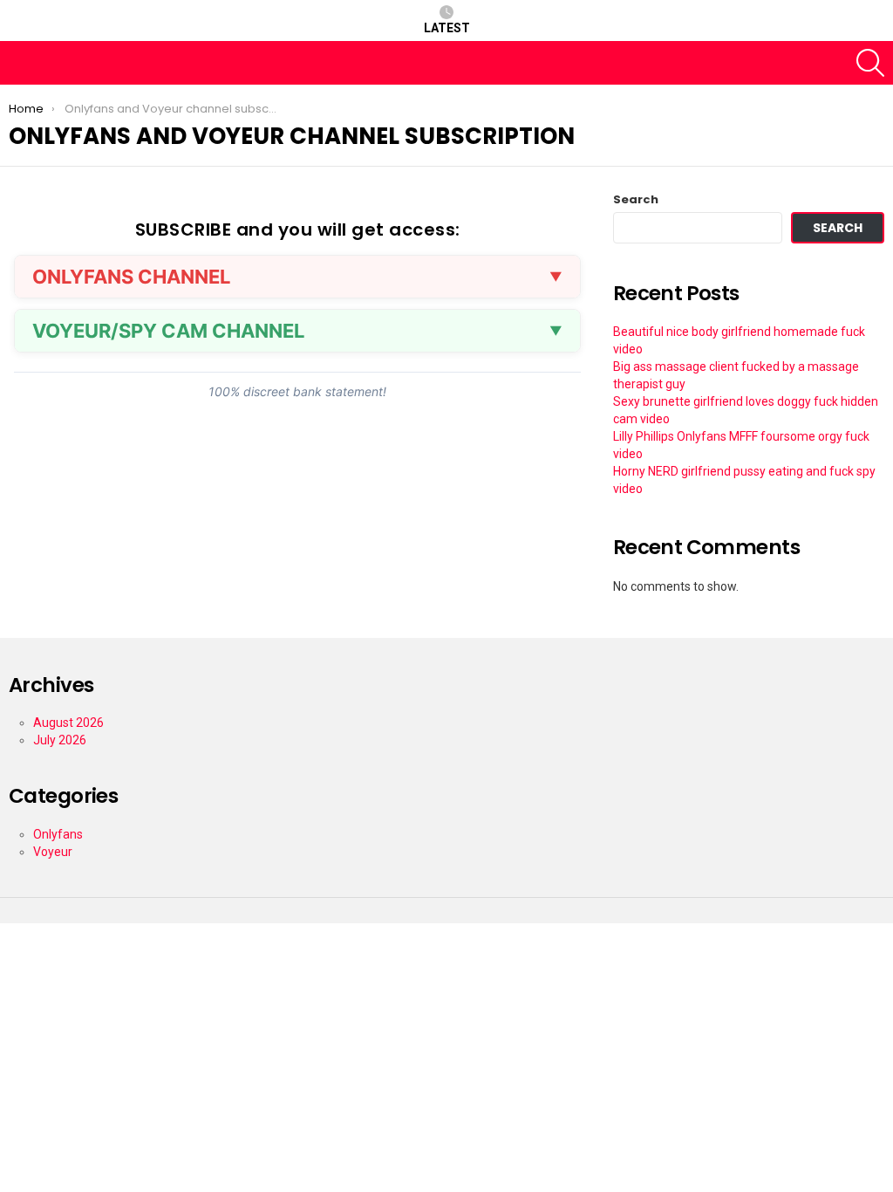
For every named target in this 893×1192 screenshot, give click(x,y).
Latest (447, 28)
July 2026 (59, 740)
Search (635, 200)
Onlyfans (58, 834)
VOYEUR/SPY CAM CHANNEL (168, 330)
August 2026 (68, 723)
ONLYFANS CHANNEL (131, 276)
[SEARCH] (870, 63)
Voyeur (52, 852)
